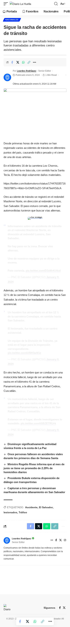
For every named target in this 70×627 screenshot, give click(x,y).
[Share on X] (17, 62)
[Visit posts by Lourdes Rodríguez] (7, 77)
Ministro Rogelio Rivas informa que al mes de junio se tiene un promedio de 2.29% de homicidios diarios (34, 468)
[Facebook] (56, 540)
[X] (60, 540)
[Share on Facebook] (12, 62)
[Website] (51, 540)
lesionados (10, 512)
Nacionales (11, 20)
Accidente (31, 507)
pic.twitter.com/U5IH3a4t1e (24, 352)
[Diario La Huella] (20, 3)
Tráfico (23, 512)
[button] (7, 3)
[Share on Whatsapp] (23, 62)
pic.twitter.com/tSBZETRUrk (38, 423)
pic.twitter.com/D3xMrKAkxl (43, 270)
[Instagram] (65, 540)
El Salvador (46, 507)
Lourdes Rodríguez (26, 71)
